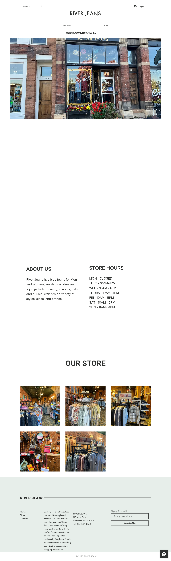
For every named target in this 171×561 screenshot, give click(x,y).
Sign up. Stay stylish (119, 511)
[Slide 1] (85, 114)
